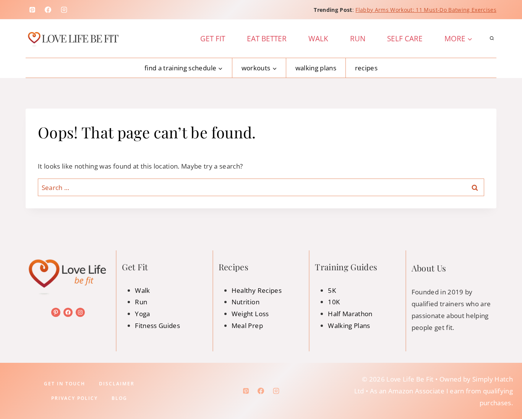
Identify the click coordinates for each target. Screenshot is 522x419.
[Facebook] (48, 9)
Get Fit (212, 39)
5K (332, 290)
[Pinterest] (32, 9)
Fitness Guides (157, 325)
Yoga (142, 313)
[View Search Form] (491, 38)
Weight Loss (250, 313)
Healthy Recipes (257, 290)
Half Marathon (350, 313)
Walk (318, 39)
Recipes (366, 67)
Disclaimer (117, 383)
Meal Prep (247, 325)
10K (334, 301)
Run (357, 39)
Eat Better (267, 39)
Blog (119, 398)
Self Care (405, 39)
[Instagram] (64, 9)
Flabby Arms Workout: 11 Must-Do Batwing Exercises (425, 9)
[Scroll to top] (504, 389)
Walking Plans (315, 67)
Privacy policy (74, 398)
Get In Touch (64, 383)
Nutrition (245, 301)
